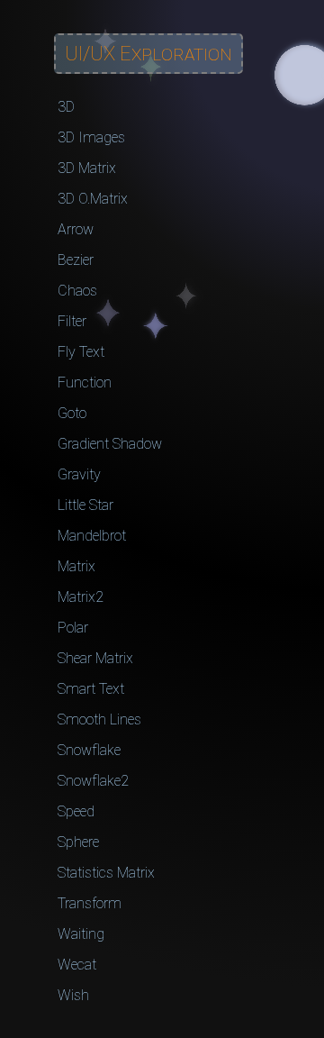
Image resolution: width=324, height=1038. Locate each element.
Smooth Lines (99, 719)
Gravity (79, 474)
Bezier (76, 260)
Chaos (77, 290)
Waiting (81, 933)
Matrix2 (81, 597)
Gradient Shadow (110, 443)
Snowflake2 (93, 780)
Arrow (76, 229)
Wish (73, 995)
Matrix (76, 566)
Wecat (77, 964)
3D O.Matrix (93, 198)
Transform (90, 903)
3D (66, 106)
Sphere (78, 842)
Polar (73, 627)
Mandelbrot (92, 535)
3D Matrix (87, 168)
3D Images (91, 137)
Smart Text (91, 688)
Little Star (85, 505)
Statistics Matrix (106, 872)
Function (85, 382)
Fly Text (81, 351)
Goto (72, 413)
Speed (76, 811)
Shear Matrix (95, 658)
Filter (72, 321)
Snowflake (89, 750)
